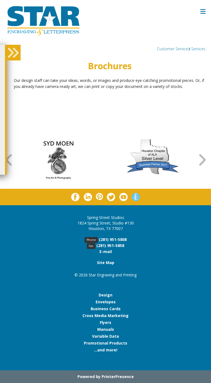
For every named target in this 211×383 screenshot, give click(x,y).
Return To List (33, 99)
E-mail (105, 251)
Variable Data (105, 336)
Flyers (105, 322)
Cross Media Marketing (105, 315)
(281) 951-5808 (113, 239)
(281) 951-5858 (110, 245)
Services (198, 48)
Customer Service (172, 48)
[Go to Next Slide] (202, 159)
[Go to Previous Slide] (9, 159)
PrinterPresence (118, 376)
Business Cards (106, 308)
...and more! (105, 350)
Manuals (105, 329)
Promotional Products (105, 343)
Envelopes (106, 301)
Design (105, 295)
